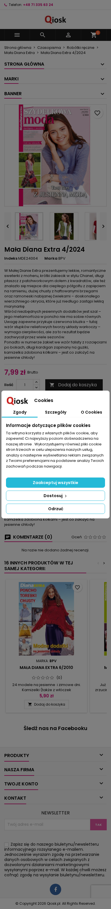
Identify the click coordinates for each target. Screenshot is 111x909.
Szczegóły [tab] (55, 412)
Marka (50, 258)
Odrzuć (55, 509)
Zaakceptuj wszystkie (55, 482)
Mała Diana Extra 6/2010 (46, 667)
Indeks (10, 258)
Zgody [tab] (19, 412)
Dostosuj (53, 496)
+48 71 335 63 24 (38, 4)
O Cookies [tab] (91, 412)
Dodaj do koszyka (73, 384)
